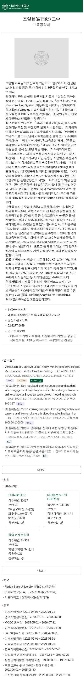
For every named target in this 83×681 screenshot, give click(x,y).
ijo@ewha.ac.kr (17, 309)
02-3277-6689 (16, 325)
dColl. (34, 380)
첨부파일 (14, 522)
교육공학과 (41, 25)
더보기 (41, 469)
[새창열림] (15, 6)
